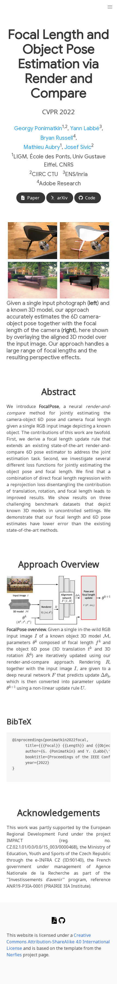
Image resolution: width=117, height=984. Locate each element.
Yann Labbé (84, 128)
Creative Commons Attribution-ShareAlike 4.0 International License (58, 941)
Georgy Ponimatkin (38, 128)
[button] (110, 7)
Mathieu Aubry (41, 147)
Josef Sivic (77, 147)
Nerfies (14, 955)
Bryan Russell (56, 137)
